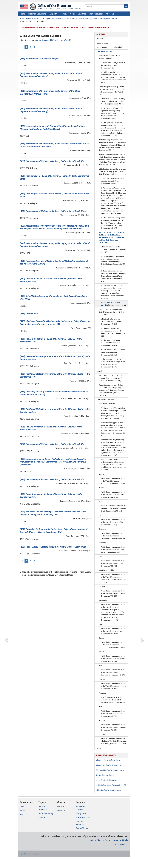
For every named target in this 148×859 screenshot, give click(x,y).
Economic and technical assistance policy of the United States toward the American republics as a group (113, 465)
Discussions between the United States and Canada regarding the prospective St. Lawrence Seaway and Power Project (111, 390)
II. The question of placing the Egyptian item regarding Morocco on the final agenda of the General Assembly (112, 113)
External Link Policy (83, 817)
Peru (100, 707)
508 (69, 40)
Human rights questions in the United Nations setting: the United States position (111, 312)
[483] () (53, 462)
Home (22, 807)
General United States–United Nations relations (110, 57)
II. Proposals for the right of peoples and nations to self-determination (113, 332)
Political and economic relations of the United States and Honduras (113, 644)
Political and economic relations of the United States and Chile (113, 522)
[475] (55, 322)
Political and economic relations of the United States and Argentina (113, 481)
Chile (100, 515)
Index (99, 748)
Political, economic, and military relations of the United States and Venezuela (113, 741)
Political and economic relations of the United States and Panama (113, 686)
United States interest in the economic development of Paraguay (113, 699)
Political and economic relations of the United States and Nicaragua (113, 672)
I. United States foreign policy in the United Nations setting (113, 65)
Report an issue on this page (30, 854)
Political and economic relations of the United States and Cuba (113, 563)
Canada (100, 371)
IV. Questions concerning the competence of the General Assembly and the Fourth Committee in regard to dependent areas (112, 292)
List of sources (102, 43)
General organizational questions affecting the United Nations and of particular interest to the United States (112, 90)
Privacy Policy (81, 813)
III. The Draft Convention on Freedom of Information (111, 342)
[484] (53, 479)
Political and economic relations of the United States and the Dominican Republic (113, 578)
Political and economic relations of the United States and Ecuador (113, 593)
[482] (53, 444)
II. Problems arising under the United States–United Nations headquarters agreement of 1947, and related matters (113, 77)
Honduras (102, 638)
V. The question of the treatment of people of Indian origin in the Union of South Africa (113, 363)
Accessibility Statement (80, 808)
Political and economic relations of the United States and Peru (113, 713)
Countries (42, 817)
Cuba (100, 557)
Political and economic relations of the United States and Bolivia (113, 494)
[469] (55, 227)
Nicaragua (102, 666)
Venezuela (102, 734)
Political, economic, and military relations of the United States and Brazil (113, 508)
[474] (29, 313)
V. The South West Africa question (113, 304)
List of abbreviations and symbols (109, 47)
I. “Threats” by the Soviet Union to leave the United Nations (113, 181)
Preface (100, 39)
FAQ (21, 814)
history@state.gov (121, 844)
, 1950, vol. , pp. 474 (50, 40)
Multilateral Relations (107, 404)
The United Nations (104, 52)
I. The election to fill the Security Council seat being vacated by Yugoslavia (113, 101)
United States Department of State (108, 840)
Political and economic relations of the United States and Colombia (113, 535)
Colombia (102, 529)
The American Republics (106, 400)
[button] (37, 13)
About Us (60, 807)
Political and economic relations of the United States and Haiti (113, 631)
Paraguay (102, 693)
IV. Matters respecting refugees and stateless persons (113, 352)
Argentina (102, 474)
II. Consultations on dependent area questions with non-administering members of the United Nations (113, 261)
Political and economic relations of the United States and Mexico (113, 658)
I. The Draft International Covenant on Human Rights (111, 321)
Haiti (100, 624)
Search (22, 810)
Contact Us (61, 810)
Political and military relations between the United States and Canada (110, 378)
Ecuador (102, 587)
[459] (39, 58)
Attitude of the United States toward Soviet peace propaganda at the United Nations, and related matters (112, 171)
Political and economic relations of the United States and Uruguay (113, 727)
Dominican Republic (106, 570)
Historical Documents (43, 808)
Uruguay (102, 720)
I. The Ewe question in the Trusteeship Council (113, 249)
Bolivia (101, 488)
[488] (53, 546)
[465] (53, 161)
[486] (53, 513)
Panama (102, 679)
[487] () (53, 530)
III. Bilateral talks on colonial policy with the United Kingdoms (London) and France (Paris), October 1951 (113, 276)
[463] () (52, 127)
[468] (53, 211)
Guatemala (103, 600)
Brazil (101, 502)
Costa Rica (102, 543)
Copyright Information (80, 822)
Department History (46, 813)
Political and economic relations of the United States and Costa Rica (113, 549)
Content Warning (82, 828)
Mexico (101, 652)
